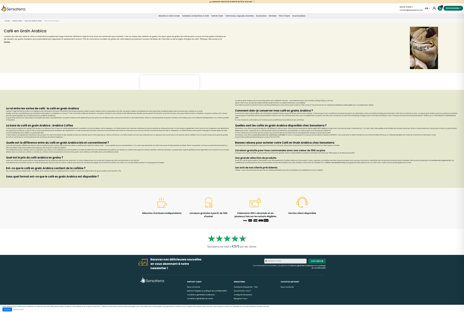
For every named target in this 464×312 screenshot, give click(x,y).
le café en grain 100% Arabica (316, 128)
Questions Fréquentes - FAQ (246, 287)
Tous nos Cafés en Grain (32, 21)
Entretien (272, 16)
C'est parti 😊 (317, 261)
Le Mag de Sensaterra (243, 294)
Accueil (7, 21)
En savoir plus (19, 309)
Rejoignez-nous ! (241, 298)
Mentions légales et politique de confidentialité (207, 291)
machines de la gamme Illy (441, 160)
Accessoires (261, 16)
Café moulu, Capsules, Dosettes (239, 16)
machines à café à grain (343, 105)
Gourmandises (298, 16)
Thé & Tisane (284, 16)
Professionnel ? (453, 8)
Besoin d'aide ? (406, 7)
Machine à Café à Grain (169, 16)
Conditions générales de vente (200, 298)
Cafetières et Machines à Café (195, 16)
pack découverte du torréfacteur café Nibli (269, 135)
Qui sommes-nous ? (242, 291)
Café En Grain (217, 16)
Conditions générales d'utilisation (301, 266)
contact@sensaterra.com (411, 10)
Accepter (7, 309)
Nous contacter (193, 287)
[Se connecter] (434, 8)
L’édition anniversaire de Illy (334, 163)
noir (409, 163)
